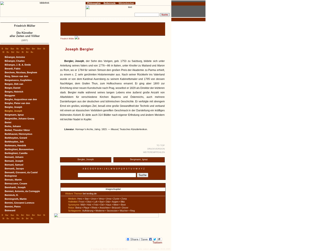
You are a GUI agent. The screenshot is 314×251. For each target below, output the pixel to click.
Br (23, 52)
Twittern (157, 242)
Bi (44, 49)
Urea (108, 198)
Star (87, 198)
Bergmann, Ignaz (139, 159)
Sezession (112, 210)
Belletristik (110, 3)
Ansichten (105, 207)
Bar (6, 49)
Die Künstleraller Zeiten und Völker (25, 34)
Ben (28, 49)
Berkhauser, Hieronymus (18, 134)
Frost (81, 201)
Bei (22, 49)
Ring (132, 210)
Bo (8, 52)
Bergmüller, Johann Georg (19, 118)
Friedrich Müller (67, 39)
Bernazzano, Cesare (16, 183)
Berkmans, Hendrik (15, 145)
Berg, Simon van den (16, 76)
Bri (27, 52)
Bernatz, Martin (13, 179)
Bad (102, 201)
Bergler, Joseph (86, 159)
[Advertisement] (113, 29)
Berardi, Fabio (13, 68)
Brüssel (116, 207)
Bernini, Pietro (13, 206)
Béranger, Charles (15, 61)
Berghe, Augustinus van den (21, 99)
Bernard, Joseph (14, 161)
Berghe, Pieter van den (17, 103)
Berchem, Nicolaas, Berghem (21, 72)
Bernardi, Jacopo (14, 168)
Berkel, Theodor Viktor (17, 130)
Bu (32, 52)
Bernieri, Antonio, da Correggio (22, 191)
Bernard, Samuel (14, 164)
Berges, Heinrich (14, 91)
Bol (12, 52)
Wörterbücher (126, 3)
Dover (125, 207)
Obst (88, 201)
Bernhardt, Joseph (15, 187)
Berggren (10, 95)
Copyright (23, 19)
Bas (12, 49)
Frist (96, 204)
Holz (89, 204)
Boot (123, 204)
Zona (124, 198)
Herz (79, 198)
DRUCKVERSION (156, 149)
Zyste (116, 198)
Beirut (78, 207)
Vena (101, 198)
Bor (17, 52)
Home (3, 19)
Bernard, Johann (14, 157)
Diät (108, 201)
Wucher (124, 210)
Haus (108, 204)
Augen (115, 201)
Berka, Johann (13, 126)
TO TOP (161, 145)
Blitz (123, 201)
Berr (39, 49)
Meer (116, 204)
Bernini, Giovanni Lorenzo (19, 202)
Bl (3, 52)
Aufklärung (87, 210)
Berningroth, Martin (16, 199)
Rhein (94, 207)
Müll (83, 204)
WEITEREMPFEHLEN (154, 152)
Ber (33, 49)
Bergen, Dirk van (14, 84)
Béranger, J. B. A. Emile (18, 64)
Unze (94, 198)
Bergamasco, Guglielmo (18, 80)
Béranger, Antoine (15, 57)
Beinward (10, 210)
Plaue (86, 207)
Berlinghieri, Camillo (16, 153)
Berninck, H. (11, 195)
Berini (8, 122)
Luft (95, 201)
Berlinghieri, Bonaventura (19, 149)
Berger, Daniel (12, 88)
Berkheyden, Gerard (16, 138)
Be (17, 49)
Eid (102, 204)
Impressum (12, 19)
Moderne (100, 210)
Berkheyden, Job (14, 141)
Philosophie (94, 3)
